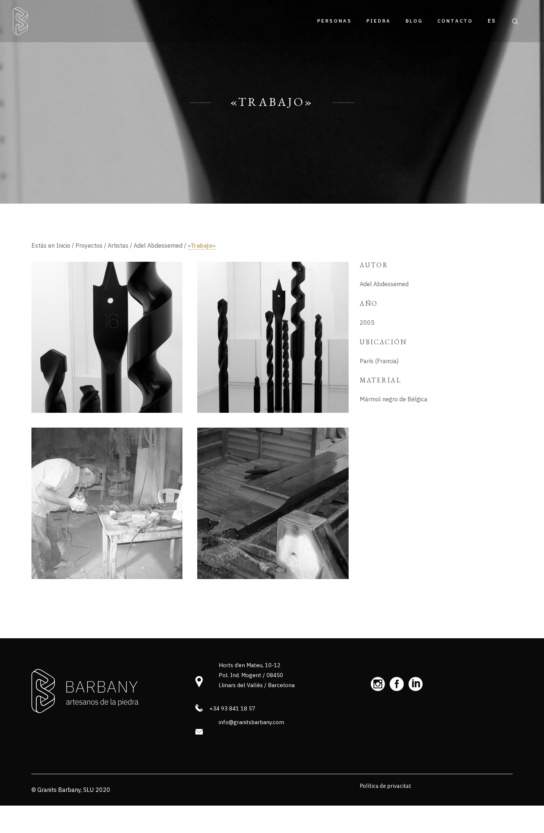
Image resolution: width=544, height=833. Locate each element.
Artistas (118, 245)
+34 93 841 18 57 (232, 708)
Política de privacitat (385, 786)
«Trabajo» (202, 245)
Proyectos (89, 245)
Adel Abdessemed (158, 245)
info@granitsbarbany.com (251, 722)
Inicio (63, 245)
